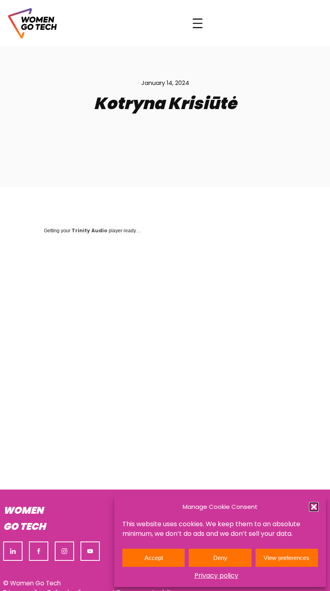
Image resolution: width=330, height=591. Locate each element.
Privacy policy (216, 575)
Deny (220, 557)
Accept (153, 557)
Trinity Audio (89, 230)
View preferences (286, 557)
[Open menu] (197, 23)
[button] (314, 507)
